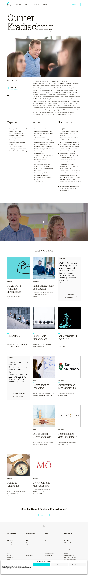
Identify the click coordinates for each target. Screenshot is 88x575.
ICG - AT (9, 4)
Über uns (18, 4)
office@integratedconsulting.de (71, 559)
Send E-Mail (11, 80)
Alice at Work (10, 542)
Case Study (61, 380)
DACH (8, 553)
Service (34, 380)
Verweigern (59, 565)
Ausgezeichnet (48, 555)
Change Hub (36, 4)
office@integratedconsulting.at (71, 549)
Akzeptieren (41, 565)
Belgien (9, 551)
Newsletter (47, 544)
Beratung (26, 4)
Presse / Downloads (49, 553)
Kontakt (74, 4)
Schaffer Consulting (30, 544)
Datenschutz (5, 572)
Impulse (45, 4)
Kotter (27, 542)
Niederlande (10, 557)
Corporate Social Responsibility (52, 549)
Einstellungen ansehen (77, 565)
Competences (36, 281)
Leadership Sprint (11, 544)
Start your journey (12, 331)
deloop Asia (28, 551)
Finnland (9, 555)
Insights (9, 281)
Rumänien (9, 559)
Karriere (47, 540)
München (66, 553)
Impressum (10, 572)
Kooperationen (29, 555)
